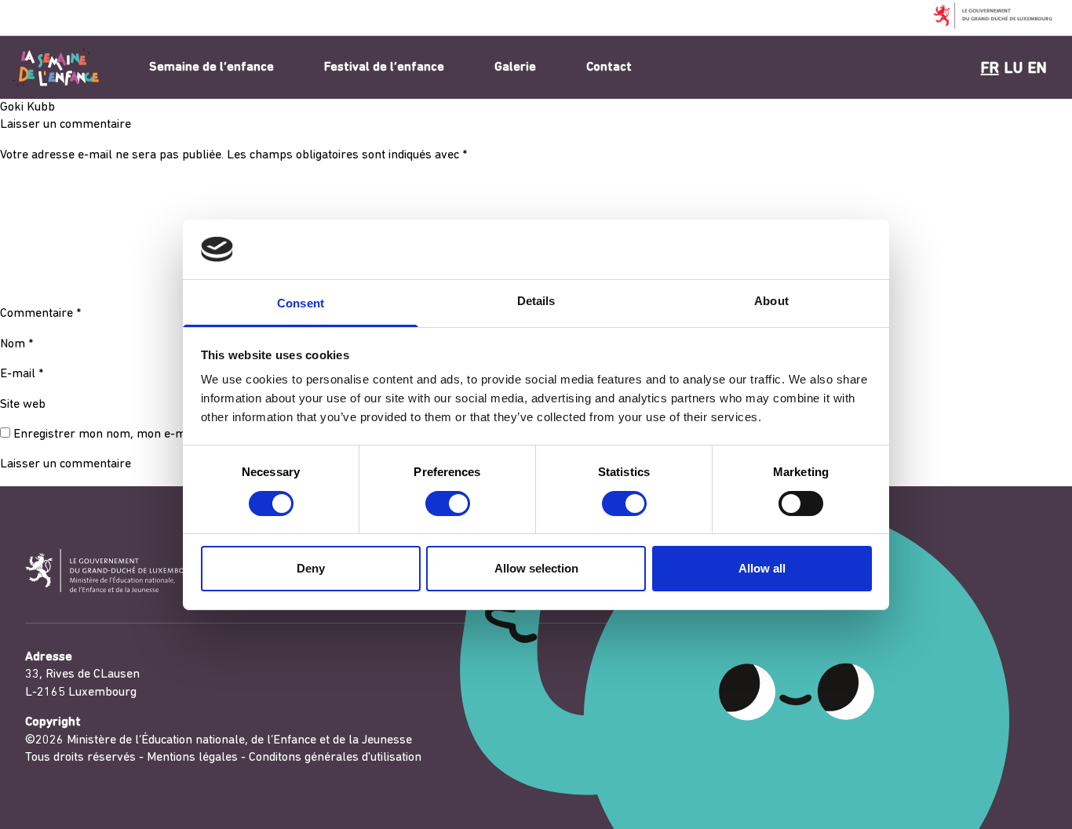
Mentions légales (192, 757)
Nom (16, 344)
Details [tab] (536, 300)
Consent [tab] (300, 303)
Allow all (762, 568)
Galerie (515, 67)
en (1037, 69)
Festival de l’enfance (384, 67)
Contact (609, 67)
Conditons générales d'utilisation (335, 757)
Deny (311, 568)
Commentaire (40, 313)
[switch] (447, 503)
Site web (23, 404)
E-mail (21, 374)
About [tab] (771, 300)
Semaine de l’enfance (211, 67)
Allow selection (536, 568)
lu (1014, 69)
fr (990, 69)
